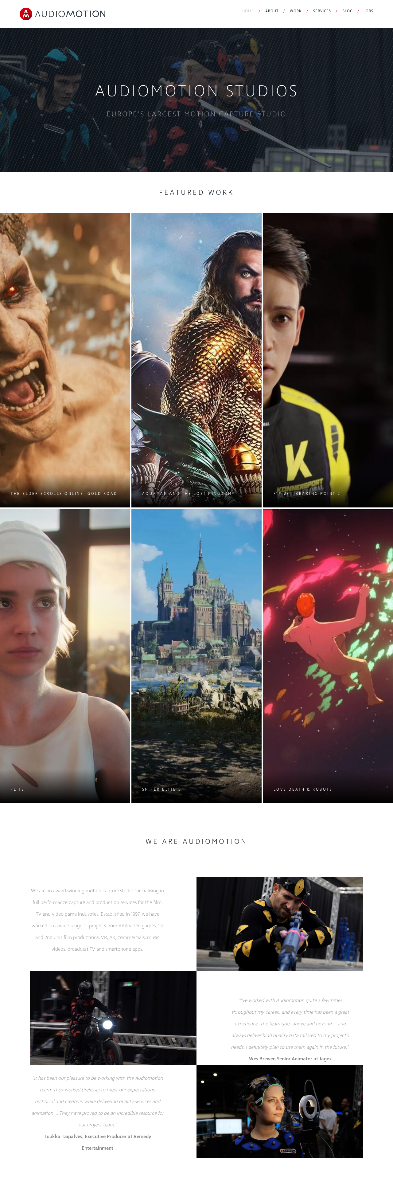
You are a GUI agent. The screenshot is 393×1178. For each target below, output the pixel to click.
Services (322, 11)
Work (296, 11)
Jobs (368, 11)
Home (248, 11)
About (271, 11)
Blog (347, 11)
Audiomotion (62, 14)
